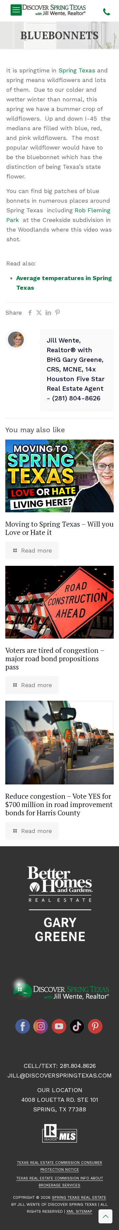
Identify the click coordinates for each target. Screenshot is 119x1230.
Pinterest (95, 1026)
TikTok (77, 1026)
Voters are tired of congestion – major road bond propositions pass (54, 658)
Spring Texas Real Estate (79, 1197)
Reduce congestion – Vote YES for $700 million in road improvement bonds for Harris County (59, 804)
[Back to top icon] (105, 1216)
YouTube (59, 1026)
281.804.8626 (78, 1065)
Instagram (41, 1026)
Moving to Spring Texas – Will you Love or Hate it (59, 528)
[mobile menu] (16, 10)
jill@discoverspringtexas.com (60, 1075)
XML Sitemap (79, 1211)
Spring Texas (77, 70)
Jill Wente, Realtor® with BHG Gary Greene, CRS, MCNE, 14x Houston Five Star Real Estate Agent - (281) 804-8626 (76, 369)
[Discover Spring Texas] (55, 10)
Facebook (22, 1026)
